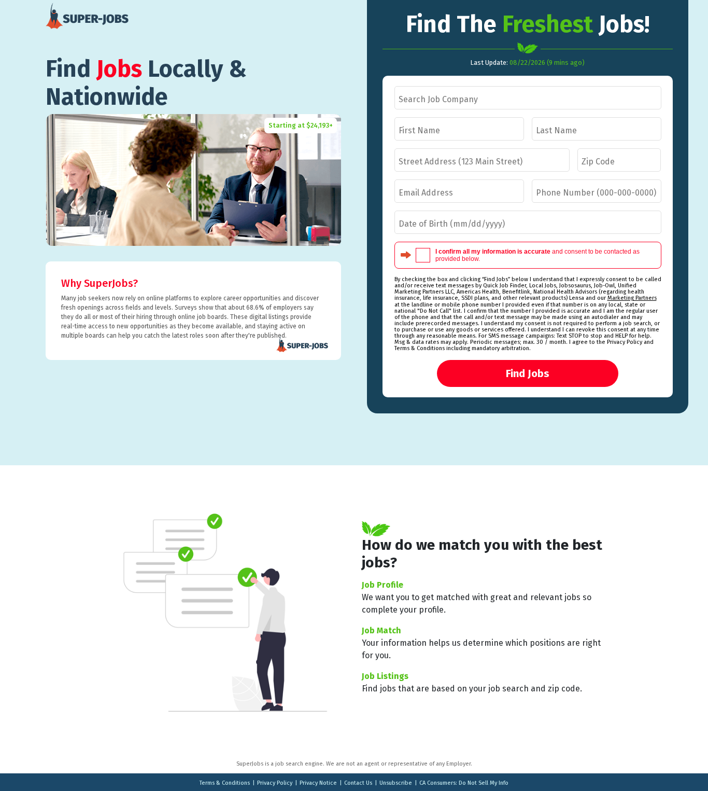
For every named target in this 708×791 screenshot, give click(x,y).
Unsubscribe (395, 783)
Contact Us (358, 783)
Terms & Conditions (225, 783)
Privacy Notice (318, 783)
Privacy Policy (274, 783)
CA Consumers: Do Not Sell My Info (463, 783)
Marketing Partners (632, 298)
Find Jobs (527, 373)
